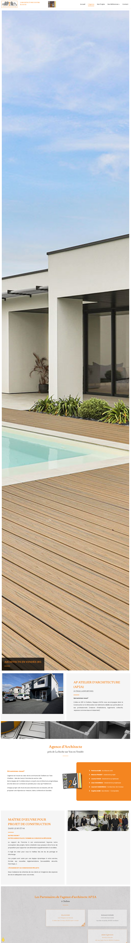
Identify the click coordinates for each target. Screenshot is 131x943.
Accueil (82, 4)
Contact (125, 4)
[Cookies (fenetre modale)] (3, 940)
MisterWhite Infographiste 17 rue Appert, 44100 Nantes (23, 918)
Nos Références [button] (113, 4)
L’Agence (91, 4)
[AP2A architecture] (9, 4)
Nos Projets (101, 4)
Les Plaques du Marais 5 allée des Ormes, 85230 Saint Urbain (65, 918)
